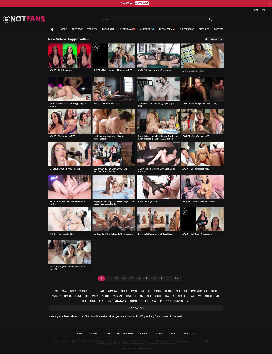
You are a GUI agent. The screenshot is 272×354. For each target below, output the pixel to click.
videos (83, 291)
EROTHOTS (204, 29)
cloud (78, 296)
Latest (63, 29)
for (178, 291)
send (84, 301)
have (129, 296)
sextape (133, 301)
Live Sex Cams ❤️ (127, 29)
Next (177, 278)
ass (149, 296)
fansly (95, 296)
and (154, 301)
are (86, 296)
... (169, 278)
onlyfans (120, 301)
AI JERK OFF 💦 (147, 29)
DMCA (172, 333)
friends (208, 296)
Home (51, 29)
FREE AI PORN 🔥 (167, 29)
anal (64, 291)
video (158, 296)
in (161, 301)
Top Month (108, 29)
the (108, 301)
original (117, 296)
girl (56, 291)
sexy (73, 291)
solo (214, 291)
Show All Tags (136, 308)
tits (168, 301)
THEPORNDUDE (186, 29)
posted (106, 296)
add (102, 291)
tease (168, 291)
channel (112, 291)
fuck (92, 301)
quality (56, 296)
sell (166, 296)
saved (134, 291)
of (188, 301)
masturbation (199, 291)
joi (217, 296)
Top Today (77, 29)
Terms (159, 333)
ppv (199, 296)
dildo (124, 291)
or (149, 291)
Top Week (92, 29)
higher (68, 296)
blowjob (178, 301)
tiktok (181, 296)
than (191, 296)
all (186, 291)
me (141, 296)
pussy (157, 291)
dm (146, 301)
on (142, 291)
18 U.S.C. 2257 (189, 333)
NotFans (133, 348)
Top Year (218, 29)
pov (101, 301)
